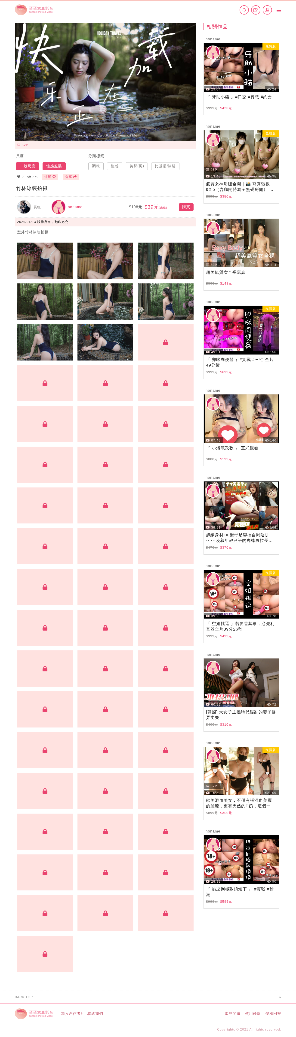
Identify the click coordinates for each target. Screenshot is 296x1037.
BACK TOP (24, 997)
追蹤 (47, 177)
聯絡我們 (95, 1014)
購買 (186, 207)
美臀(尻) (137, 166)
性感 (115, 166)
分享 (68, 177)
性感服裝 (54, 166)
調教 (96, 166)
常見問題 (232, 1014)
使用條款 (253, 1014)
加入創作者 (71, 1014)
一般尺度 (27, 166)
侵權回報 (273, 1014)
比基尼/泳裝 (165, 166)
